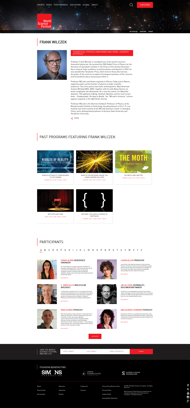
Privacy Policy (106, 390)
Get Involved (41, 394)
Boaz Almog (72, 310)
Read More (64, 278)
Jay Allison (133, 286)
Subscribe (145, 5)
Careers (83, 390)
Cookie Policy (106, 394)
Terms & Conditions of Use (111, 386)
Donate (61, 394)
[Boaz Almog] (47, 319)
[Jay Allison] (107, 294)
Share (76, 118)
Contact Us (84, 386)
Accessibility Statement (109, 398)
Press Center (41, 390)
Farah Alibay (73, 262)
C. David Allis (73, 286)
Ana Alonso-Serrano (136, 310)
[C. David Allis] (47, 294)
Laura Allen (132, 260)
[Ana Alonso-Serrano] (107, 319)
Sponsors (62, 386)
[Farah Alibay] (47, 269)
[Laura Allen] (107, 269)
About (39, 386)
